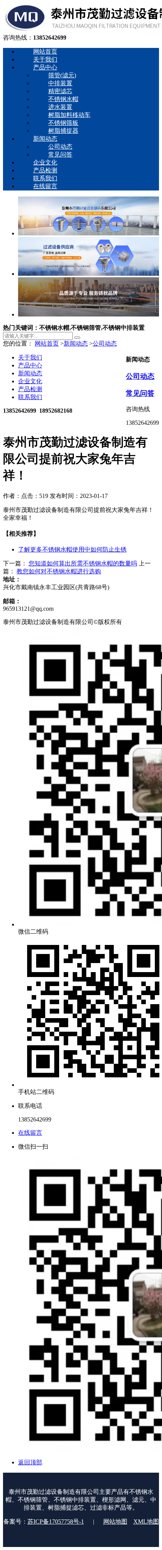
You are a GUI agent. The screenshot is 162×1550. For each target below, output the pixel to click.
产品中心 (30, 365)
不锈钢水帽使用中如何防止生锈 (72, 549)
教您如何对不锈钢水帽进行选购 (59, 571)
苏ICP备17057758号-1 (56, 1521)
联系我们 (30, 397)
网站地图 (115, 1521)
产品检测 (30, 389)
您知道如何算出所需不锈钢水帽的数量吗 (83, 563)
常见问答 (140, 393)
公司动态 (105, 343)
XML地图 (146, 1521)
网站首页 (47, 343)
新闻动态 (76, 343)
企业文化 (30, 381)
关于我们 (30, 357)
